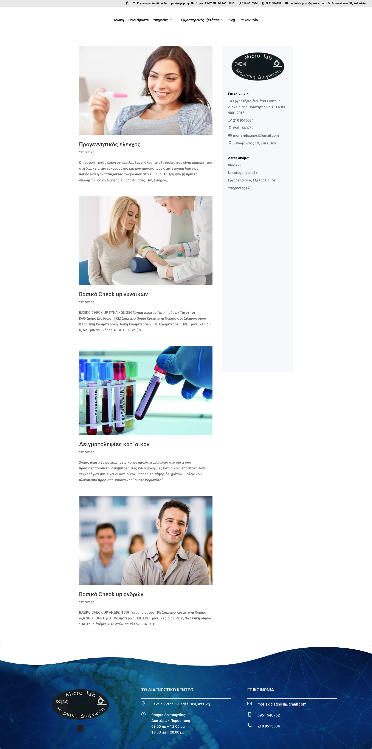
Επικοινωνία (249, 20)
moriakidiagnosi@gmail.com (281, 704)
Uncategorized (239, 173)
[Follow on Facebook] (80, 728)
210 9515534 (268, 726)
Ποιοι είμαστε (139, 20)
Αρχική (119, 20)
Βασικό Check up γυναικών (113, 294)
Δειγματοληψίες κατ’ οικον (114, 444)
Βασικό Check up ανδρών (111, 594)
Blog (232, 20)
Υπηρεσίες (160, 20)
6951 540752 (268, 715)
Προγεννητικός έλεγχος (110, 144)
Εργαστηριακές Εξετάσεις (200, 20)
